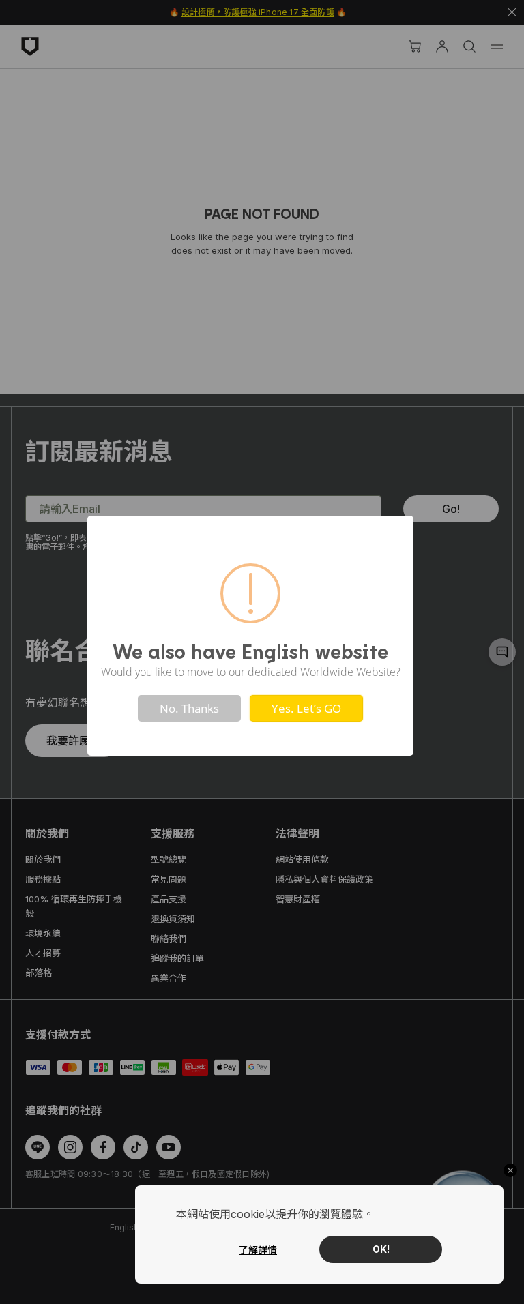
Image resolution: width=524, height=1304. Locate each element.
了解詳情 (258, 1250)
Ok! (381, 1249)
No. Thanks (189, 708)
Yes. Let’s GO (306, 708)
